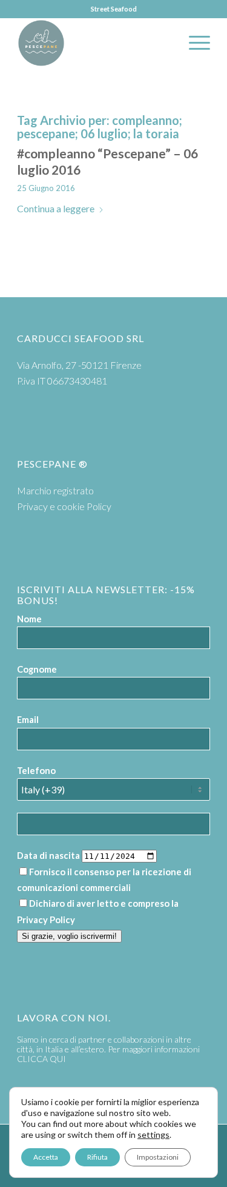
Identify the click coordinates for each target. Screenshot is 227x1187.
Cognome (37, 669)
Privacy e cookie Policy (64, 506)
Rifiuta (97, 1157)
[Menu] (193, 43)
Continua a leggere (55, 208)
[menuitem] (193, 43)
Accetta (45, 1157)
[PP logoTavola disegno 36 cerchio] (94, 43)
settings (153, 1134)
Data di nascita (48, 855)
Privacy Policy (46, 919)
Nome (29, 618)
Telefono (36, 770)
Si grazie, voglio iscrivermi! (69, 936)
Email (28, 719)
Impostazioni (158, 1157)
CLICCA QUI (41, 1059)
